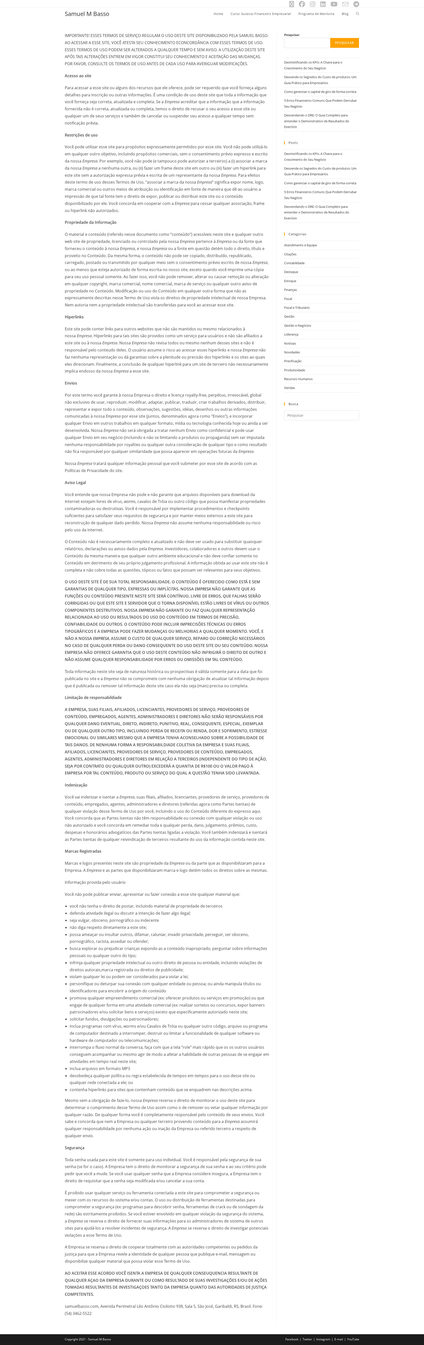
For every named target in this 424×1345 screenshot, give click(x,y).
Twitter (307, 1339)
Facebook (291, 1339)
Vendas (289, 388)
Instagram (323, 1339)
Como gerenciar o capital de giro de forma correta (320, 91)
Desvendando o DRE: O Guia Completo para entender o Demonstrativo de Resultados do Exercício (316, 121)
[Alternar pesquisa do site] (357, 14)
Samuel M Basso (87, 14)
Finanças (290, 289)
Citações (290, 254)
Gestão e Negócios (297, 325)
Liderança (291, 334)
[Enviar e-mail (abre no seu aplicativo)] (345, 4)
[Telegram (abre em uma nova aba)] (355, 4)
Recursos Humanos (298, 379)
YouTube (353, 1339)
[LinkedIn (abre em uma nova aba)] (323, 4)
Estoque (290, 281)
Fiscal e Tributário (297, 307)
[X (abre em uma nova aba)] (291, 4)
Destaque (291, 272)
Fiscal (288, 299)
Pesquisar (292, 35)
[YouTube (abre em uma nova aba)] (334, 4)
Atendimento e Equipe (300, 245)
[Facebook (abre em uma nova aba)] (301, 4)
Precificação (293, 361)
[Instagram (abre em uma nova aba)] (312, 4)
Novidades (292, 352)
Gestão (289, 316)
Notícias (290, 343)
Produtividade (294, 370)
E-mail (338, 1339)
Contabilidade (294, 263)
